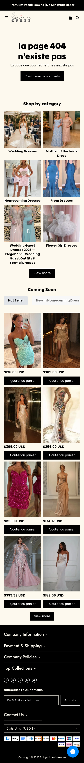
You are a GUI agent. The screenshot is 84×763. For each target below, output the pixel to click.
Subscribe (70, 700)
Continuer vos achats (42, 76)
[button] (6, 18)
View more (42, 273)
